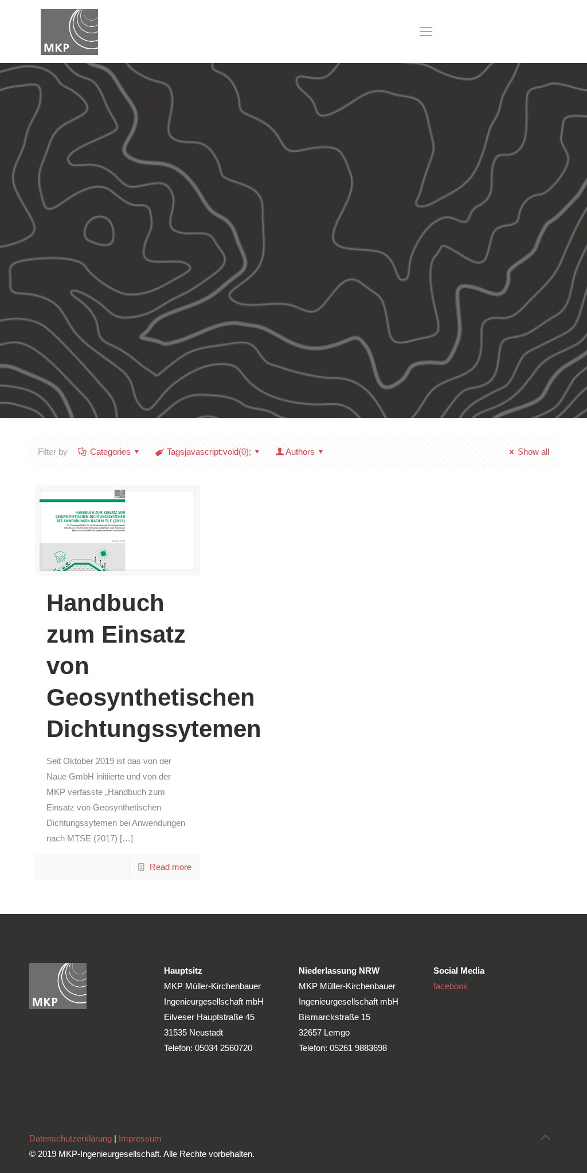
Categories (110, 451)
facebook (450, 986)
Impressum (140, 1138)
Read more (170, 867)
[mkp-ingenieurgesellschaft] (69, 31)
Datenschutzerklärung (70, 1138)
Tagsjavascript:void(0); (209, 451)
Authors (300, 451)
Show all (533, 451)
